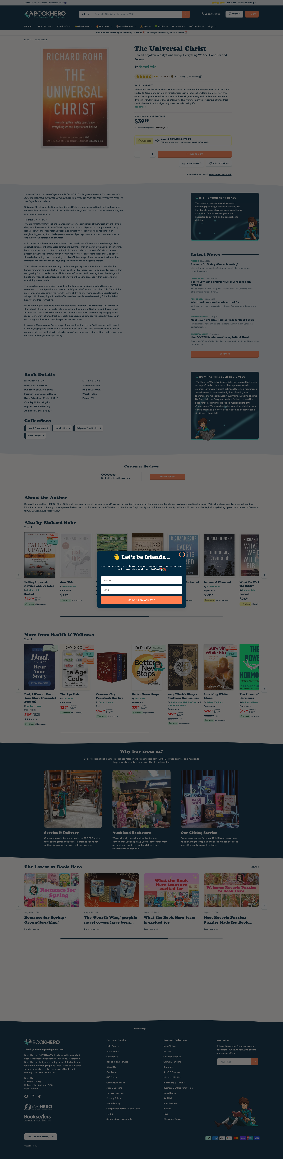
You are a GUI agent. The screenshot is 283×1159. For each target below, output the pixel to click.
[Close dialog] (182, 554)
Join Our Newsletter (141, 600)
